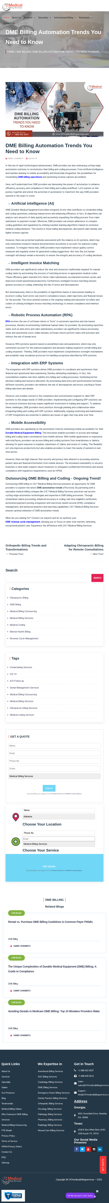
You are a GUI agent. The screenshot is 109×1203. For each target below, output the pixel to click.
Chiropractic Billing (19, 597)
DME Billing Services (47, 1087)
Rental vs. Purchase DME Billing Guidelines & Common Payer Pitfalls (50, 921)
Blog (4, 1098)
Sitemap (5, 1162)
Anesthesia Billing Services (50, 1071)
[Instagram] (94, 1149)
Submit (49, 788)
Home (6, 17)
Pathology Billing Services (50, 1114)
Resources (84, 17)
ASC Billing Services (47, 1076)
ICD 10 (13, 674)
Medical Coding (17, 625)
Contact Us (9, 23)
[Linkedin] (99, 1149)
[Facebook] (76, 1149)
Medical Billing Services (21, 618)
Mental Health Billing (20, 631)
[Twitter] (82, 1149)
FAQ (4, 1157)
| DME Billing (23, 51)
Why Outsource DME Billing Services (15, 1117)
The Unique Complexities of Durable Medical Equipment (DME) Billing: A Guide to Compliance (52, 969)
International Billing (63, 17)
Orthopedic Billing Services (50, 1103)
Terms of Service (9, 1141)
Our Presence (8, 1093)
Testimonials (7, 1103)
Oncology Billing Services (50, 1109)
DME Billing (15, 604)
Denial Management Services (24, 687)
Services (28, 17)
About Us (16, 17)
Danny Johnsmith (15, 159)
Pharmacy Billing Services (50, 1119)
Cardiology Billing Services (50, 1082)
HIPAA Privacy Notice (73, 794)
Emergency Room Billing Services (54, 1093)
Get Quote (49, 866)
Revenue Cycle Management (24, 638)
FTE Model (7, 1130)
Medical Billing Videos (12, 1109)
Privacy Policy (56, 794)
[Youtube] (88, 1149)
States (5, 1087)
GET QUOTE (103, 1165)
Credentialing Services (21, 667)
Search (97, 578)
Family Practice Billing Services (52, 1098)
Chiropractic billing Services (23, 708)
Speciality (43, 17)
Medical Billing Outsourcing (23, 611)
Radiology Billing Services (50, 1125)
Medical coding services (22, 715)
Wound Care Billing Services (51, 1130)
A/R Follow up (17, 681)
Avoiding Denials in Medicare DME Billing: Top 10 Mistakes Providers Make (54, 1011)
